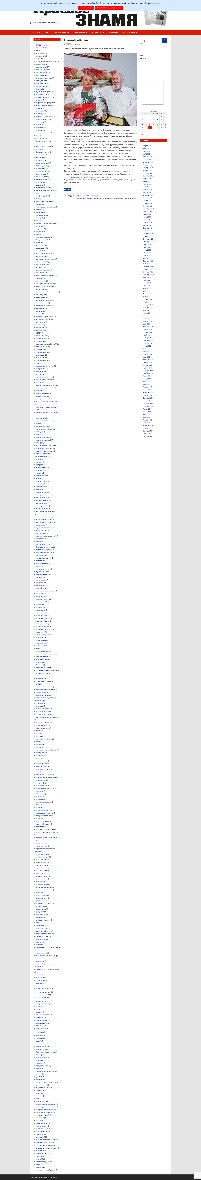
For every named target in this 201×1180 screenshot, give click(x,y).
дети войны (40, 308)
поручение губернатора (44, 769)
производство (41, 827)
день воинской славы (44, 254)
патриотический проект (44, 739)
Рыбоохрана (40, 917)
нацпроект (40, 632)
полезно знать (41, 761)
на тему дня (40, 594)
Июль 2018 (147, 412)
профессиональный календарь (47, 832)
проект (38, 818)
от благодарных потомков (45, 690)
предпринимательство (44, 788)
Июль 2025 (147, 181)
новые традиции (42, 659)
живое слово (40, 328)
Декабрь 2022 (148, 266)
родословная (41, 909)
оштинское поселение (44, 714)
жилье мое (40, 330)
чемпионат (40, 1118)
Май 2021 (146, 319)
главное (39, 204)
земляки (79, 44)
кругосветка (40, 487)
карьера (39, 443)
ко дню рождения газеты (45, 451)
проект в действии (42, 821)
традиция (39, 1063)
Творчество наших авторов (46, 1052)
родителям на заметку (44, 903)
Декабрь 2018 (148, 398)
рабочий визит (41, 879)
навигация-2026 (42, 602)
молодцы (39, 561)
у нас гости (40, 1077)
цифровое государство (44, 1112)
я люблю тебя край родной (45, 1170)
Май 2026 (146, 154)
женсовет (39, 325)
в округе (39, 100)
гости (38, 221)
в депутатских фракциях (45, 92)
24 (142, 127)
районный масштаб (43, 884)
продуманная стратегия (44, 816)
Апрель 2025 (147, 190)
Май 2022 (146, 286)
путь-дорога (40, 873)
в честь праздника (42, 119)
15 (161, 122)
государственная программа (46, 223)
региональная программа (45, 887)
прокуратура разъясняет (45, 829)
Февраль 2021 (148, 327)
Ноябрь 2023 (147, 236)
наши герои (40, 637)
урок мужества (41, 1085)
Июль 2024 (147, 214)
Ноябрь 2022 (147, 269)
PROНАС (39, 51)
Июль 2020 (147, 346)
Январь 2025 (147, 198)
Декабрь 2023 (148, 233)
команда (39, 462)
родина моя (40, 901)
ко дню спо (40, 459)
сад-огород (40, 925)
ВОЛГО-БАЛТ (41, 157)
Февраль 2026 (148, 162)
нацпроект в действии (44, 635)
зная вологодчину (42, 361)
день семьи (40, 289)
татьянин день (41, 1044)
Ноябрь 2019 (147, 368)
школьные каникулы (43, 1129)
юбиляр (39, 1164)
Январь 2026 (147, 165)
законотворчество (42, 339)
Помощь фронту (42, 766)
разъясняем (40, 882)
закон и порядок (42, 336)
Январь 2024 (147, 231)
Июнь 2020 (147, 349)
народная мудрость (43, 618)
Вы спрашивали (42, 177)
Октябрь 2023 (148, 239)
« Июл (141, 134)
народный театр (42, 624)
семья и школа (41, 953)
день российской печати (45, 286)
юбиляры (39, 1167)
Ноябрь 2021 (147, 302)
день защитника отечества (45, 259)
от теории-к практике (43, 695)
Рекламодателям (62, 32)
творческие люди (42, 1047)
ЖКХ (38, 333)
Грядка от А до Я (42, 240)
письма (38, 747)
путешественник (42, 865)
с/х (37, 923)
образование (42, 995)
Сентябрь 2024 (148, 209)
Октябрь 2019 (148, 371)
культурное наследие (44, 495)
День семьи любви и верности (47, 292)
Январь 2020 (147, 362)
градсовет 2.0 (41, 232)
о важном (39, 662)
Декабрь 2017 (148, 431)
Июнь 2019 (147, 382)
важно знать (40, 127)
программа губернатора (44, 813)
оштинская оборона (43, 709)
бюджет (39, 89)
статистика (40, 1017)
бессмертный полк (43, 72)
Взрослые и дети (42, 141)
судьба (38, 1041)
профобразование (42, 854)
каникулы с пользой (43, 440)
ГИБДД (38, 199)
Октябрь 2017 (148, 436)
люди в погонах (41, 530)
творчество (40, 1049)
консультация (41, 470)
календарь (40, 432)
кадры (38, 424)
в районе (39, 108)
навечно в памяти (42, 599)
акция (38, 59)
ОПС (38, 684)
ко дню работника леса (44, 448)
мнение (38, 541)
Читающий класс (42, 1123)
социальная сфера (43, 989)
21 (157, 125)
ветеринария (40, 138)
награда (39, 605)
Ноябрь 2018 (147, 401)
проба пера (40, 805)
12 (149, 122)
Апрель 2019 (147, 387)
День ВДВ (39, 251)
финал (38, 1093)
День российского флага (45, 284)
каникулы (39, 434)
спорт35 (39, 1009)
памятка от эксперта (43, 723)
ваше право (40, 130)
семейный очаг (41, 939)
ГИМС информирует (43, 201)
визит (38, 144)
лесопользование (42, 509)
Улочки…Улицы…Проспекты (46, 1082)
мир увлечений (41, 539)
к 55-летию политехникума (46, 407)
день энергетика (42, 303)
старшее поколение (43, 1015)
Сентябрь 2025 (148, 176)
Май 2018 (146, 417)
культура (39, 489)
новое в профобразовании (45, 654)
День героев (40, 256)
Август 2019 (147, 376)
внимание (39, 149)
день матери (40, 267)
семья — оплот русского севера (48, 947)
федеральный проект (44, 1088)
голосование (40, 212)
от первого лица (42, 692)
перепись (39, 744)
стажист (39, 1012)
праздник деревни (42, 786)
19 (149, 125)
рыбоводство (41, 914)
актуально (40, 56)
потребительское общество (46, 772)
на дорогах (40, 583)
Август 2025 (147, 179)
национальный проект (44, 629)
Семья (38, 945)
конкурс (39, 465)
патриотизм (40, 736)
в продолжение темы (43, 105)
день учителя (41, 297)
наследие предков (42, 627)
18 (146, 125)
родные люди (41, 906)
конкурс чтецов (41, 467)
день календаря (42, 262)
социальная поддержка (44, 986)
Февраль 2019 (148, 393)
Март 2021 (146, 324)
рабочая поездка (42, 876)
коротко (39, 478)
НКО (38, 648)
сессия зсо (40, 961)
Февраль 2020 (148, 360)
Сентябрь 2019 (148, 373)
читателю (39, 1121)
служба (39, 975)
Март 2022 (147, 291)
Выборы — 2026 (42, 179)
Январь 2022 (147, 297)
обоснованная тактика (44, 668)
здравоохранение (42, 347)
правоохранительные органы (46, 777)
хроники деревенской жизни (46, 1107)
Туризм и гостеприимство (45, 1071)
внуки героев (40, 155)
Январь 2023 (147, 264)
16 (165, 122)
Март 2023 (147, 258)
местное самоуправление (45, 536)
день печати (40, 273)
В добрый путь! (41, 94)
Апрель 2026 (147, 157)
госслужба (40, 218)
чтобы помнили (41, 1126)
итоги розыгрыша (42, 399)
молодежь (40, 555)
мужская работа (42, 572)
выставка (39, 185)
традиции (39, 1060)
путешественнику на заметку (46, 868)
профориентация (42, 857)
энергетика (40, 1151)
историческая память (44, 377)
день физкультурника (44, 300)
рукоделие (40, 912)
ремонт (40, 1032)
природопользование (43, 802)
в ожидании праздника (44, 97)
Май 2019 (146, 384)
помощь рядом (41, 764)
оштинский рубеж (42, 712)
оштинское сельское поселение (47, 717)
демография (40, 248)
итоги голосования (42, 393)
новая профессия (42, 651)
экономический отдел (44, 1143)
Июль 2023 (147, 247)
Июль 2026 (147, 149)
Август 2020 (147, 343)
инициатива (40, 369)
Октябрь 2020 (148, 338)
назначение (40, 613)
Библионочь (40, 75)
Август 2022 (147, 277)
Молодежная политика (44, 547)
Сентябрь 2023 (148, 242)
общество (39, 676)
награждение (40, 607)
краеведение (40, 481)
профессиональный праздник (46, 838)
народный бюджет (42, 621)
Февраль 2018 (148, 425)
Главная (36, 32)
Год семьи (40, 210)
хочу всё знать (41, 1101)
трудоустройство (42, 1066)
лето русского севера (44, 517)
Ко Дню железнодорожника (46, 445)
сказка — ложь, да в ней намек (47, 969)
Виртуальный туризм (43, 147)
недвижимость (41, 643)
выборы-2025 (41, 182)
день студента (41, 295)
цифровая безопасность (45, 1110)
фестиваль (40, 1090)
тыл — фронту (41, 1074)
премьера (39, 791)
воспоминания (41, 171)
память (38, 731)
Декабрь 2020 (148, 332)
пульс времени (41, 860)
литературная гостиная (44, 520)
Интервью (39, 371)
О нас (46, 32)
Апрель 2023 (147, 255)
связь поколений (42, 928)
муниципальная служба (44, 574)
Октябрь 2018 (148, 404)
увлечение (40, 1079)
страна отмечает (42, 1020)
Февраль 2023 (148, 261)
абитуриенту (40, 53)
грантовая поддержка (44, 237)
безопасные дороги (43, 70)
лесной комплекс (42, 500)
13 (153, 122)
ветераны (39, 136)
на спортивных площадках (45, 591)
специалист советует (44, 1004)
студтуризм (40, 1036)
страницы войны (42, 1026)
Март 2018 (146, 423)
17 (142, 125)
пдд (37, 742)
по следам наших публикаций (47, 750)
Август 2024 (147, 212)
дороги (38, 314)
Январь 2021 (147, 329)
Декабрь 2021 (148, 299)
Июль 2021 (147, 313)
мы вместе (40, 577)
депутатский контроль (44, 306)
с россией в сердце (43, 920)
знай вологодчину (42, 352)
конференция (41, 476)
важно (38, 125)
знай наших (40, 355)
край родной (40, 484)
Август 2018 (147, 409)
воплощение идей (42, 163)
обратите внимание (43, 673)
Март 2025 (147, 192)
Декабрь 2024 (148, 201)
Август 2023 (147, 244)
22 (161, 125)
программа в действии (44, 810)
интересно (40, 374)
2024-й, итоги (41, 45)
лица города (40, 525)
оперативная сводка (43, 681)
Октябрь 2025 (148, 173)
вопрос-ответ (41, 168)
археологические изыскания (46, 61)
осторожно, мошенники (44, 687)
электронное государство (45, 1145)
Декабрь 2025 (148, 168)
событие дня (40, 980)
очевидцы (39, 706)
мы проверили (41, 580)
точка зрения (41, 1055)
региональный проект (44, 890)
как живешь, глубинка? (44, 429)
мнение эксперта (42, 544)
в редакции (40, 114)
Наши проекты (129, 32)
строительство (41, 1028)
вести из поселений (43, 133)
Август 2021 (147, 310)
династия (39, 311)
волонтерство (41, 160)
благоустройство (42, 81)
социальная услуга (43, 1001)
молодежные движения (44, 552)
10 (142, 122)
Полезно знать (98, 32)
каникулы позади (42, 437)
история (39, 382)
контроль (39, 473)
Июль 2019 (147, 379)
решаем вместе (41, 898)
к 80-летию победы (43, 410)
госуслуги (39, 226)
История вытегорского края (46, 385)
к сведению (40, 418)
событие (39, 978)
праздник (39, 783)
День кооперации (42, 264)
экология (39, 1134)
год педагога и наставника (45, 207)
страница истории (42, 1023)
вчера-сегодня (41, 174)
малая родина (41, 533)
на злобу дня (41, 588)
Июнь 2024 (147, 217)
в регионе (39, 111)
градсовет (39, 229)
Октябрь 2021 (148, 305)
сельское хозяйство (43, 934)
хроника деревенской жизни (46, 1104)
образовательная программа (46, 670)
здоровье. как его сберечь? (46, 344)
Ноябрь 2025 (147, 170)
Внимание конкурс (42, 152)
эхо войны (40, 1156)
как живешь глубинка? (44, 426)
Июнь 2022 (147, 283)
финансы (39, 1096)
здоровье (39, 341)
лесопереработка (42, 506)
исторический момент (44, 380)
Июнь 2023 (147, 250)
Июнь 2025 (147, 184)
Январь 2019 (147, 395)
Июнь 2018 (147, 415)
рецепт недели (41, 895)
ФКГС (38, 1099)
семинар (39, 942)
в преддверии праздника (45, 103)
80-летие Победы (42, 48)
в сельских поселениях (44, 116)
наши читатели (41, 640)
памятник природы (43, 728)
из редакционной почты (44, 366)
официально (40, 703)
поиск (38, 758)
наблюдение (40, 596)
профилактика (41, 846)
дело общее (40, 245)
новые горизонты (42, 657)
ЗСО (38, 363)
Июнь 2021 (146, 316)
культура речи (41, 492)
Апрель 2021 (147, 321)
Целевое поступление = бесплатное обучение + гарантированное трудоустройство (106, 198)
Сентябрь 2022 (148, 275)
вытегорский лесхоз (43, 188)
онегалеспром (41, 679)
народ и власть (41, 616)
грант (38, 234)
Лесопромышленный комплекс (47, 511)
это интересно (41, 1154)
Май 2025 (146, 187)
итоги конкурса (41, 396)
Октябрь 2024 (148, 206)
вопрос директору (42, 166)
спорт (38, 1007)
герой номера (41, 196)
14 (157, 122)
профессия (40, 843)
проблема (39, 807)
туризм (38, 1068)
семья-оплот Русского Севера (47, 956)
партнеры (39, 733)
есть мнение (40, 322)
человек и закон (42, 1115)
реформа (39, 893)
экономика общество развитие (47, 1140)
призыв (38, 796)
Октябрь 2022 (148, 272)
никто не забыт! (42, 646)
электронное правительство (46, 1148)
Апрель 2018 (147, 420)
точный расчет (41, 1057)
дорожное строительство (45, 317)
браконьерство (41, 83)
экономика (40, 1137)
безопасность (41, 67)
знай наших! (40, 358)
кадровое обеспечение (44, 421)
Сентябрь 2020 (148, 340)
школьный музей (42, 1132)
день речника (41, 281)
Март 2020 (147, 357)
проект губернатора (43, 824)
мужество (39, 566)
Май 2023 (146, 253)
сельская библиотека (44, 931)
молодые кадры (42, 563)
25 (146, 127)
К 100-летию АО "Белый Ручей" (47, 402)
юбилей (67, 189)
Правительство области (45, 775)
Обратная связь (80, 32)
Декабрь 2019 (148, 365)
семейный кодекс (42, 936)
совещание (40, 983)
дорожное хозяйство (43, 319)
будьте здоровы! (42, 86)
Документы (114, 32)
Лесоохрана (40, 503)
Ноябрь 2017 (147, 434)
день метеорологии (43, 270)
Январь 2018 (147, 428)
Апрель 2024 (147, 222)
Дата (38, 243)
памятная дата (41, 725)
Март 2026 (147, 159)
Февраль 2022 (148, 294)
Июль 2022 (147, 280)
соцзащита (42, 998)
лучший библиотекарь (44, 528)
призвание (40, 794)
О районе (39, 665)
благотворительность (44, 78)
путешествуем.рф (42, 871)
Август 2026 (147, 146)
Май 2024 (146, 220)
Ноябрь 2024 (147, 203)
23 (165, 125)
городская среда (42, 215)
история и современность (45, 388)
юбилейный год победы (44, 1162)
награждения (40, 610)
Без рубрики (40, 64)
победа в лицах (42, 753)
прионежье (40, 799)
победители (40, 755)
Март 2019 (146, 390)
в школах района (42, 122)
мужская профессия (43, 569)
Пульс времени (41, 862)
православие (41, 780)
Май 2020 (146, 351)
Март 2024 (147, 225)
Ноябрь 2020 (147, 335)
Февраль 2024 (148, 228)
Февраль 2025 (148, 195)
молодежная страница (44, 550)
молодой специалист (43, 558)
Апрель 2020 (147, 354)
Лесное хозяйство (42, 498)
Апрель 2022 (147, 288)
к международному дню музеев (47, 413)
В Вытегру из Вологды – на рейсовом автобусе (81, 196)
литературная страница (44, 522)
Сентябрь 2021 (148, 308)
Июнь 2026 (147, 151)
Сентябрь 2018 (148, 406)
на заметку (40, 585)
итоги (38, 391)
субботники (40, 1038)
